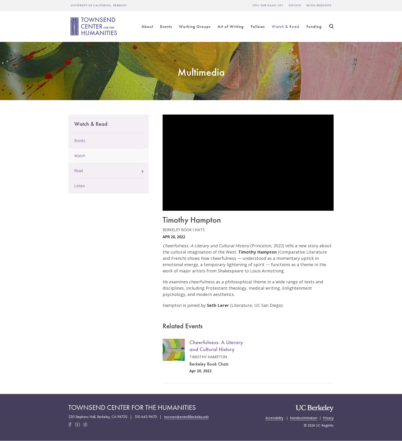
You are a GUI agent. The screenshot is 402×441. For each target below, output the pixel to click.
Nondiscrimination (303, 417)
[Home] (94, 26)
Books (79, 140)
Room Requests (319, 5)
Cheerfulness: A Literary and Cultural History (216, 346)
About (147, 26)
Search (331, 26)
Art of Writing (231, 26)
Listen (79, 185)
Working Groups (195, 26)
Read (78, 170)
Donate (295, 5)
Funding (314, 26)
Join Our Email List (267, 5)
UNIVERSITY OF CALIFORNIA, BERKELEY (99, 5)
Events (166, 26)
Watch (79, 155)
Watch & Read (285, 26)
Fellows (258, 26)
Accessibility (274, 417)
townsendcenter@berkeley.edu (186, 416)
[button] (142, 170)
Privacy (328, 417)
